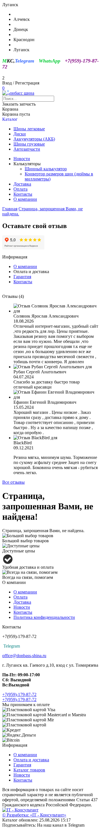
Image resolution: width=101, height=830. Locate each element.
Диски (19, 133)
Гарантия (22, 276)
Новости (21, 158)
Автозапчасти (26, 149)
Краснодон (24, 39)
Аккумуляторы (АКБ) (34, 139)
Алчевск (21, 19)
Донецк (20, 29)
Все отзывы (13, 482)
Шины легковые (29, 128)
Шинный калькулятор (46, 168)
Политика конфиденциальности (44, 617)
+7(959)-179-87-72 (19, 694)
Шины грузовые (29, 144)
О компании (25, 199)
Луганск (21, 49)
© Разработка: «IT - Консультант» (34, 815)
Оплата (20, 189)
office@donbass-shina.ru (24, 655)
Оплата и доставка (31, 759)
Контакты (22, 194)
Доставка (22, 184)
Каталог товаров (29, 769)
